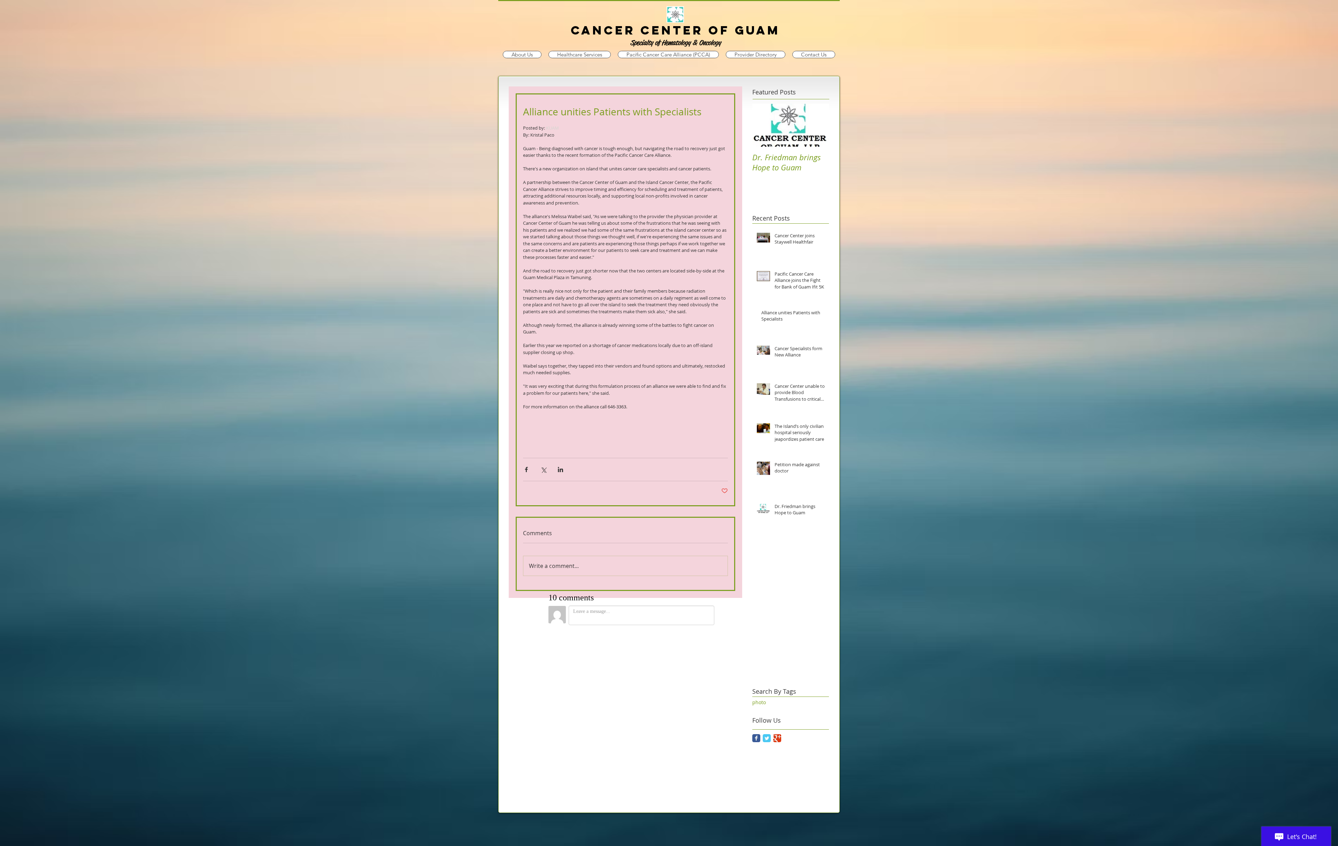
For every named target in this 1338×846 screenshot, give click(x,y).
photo (759, 702)
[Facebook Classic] (756, 738)
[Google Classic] (777, 738)
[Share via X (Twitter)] (543, 469)
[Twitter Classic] (767, 738)
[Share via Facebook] (526, 469)
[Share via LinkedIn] (560, 469)
